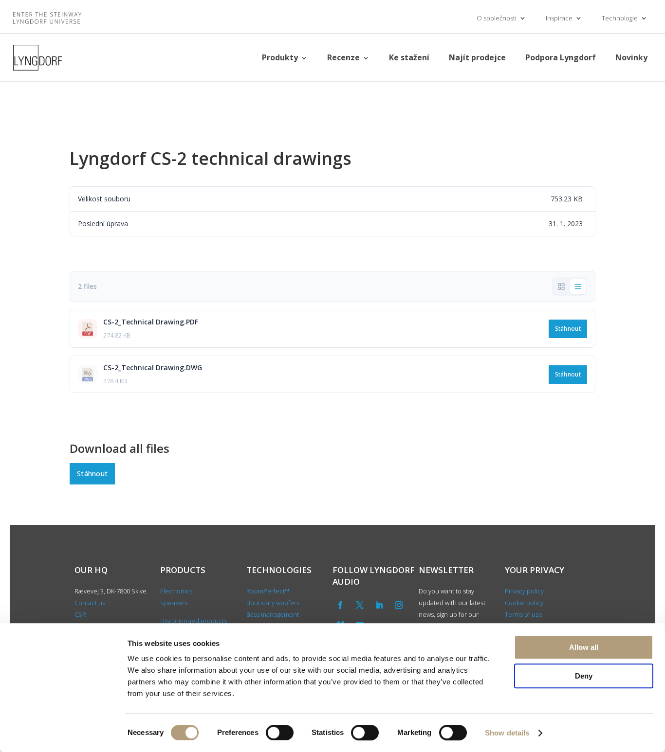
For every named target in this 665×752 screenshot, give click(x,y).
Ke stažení (409, 57)
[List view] (578, 286)
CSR (80, 614)
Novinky (631, 57)
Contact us (89, 602)
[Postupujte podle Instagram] (398, 605)
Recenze (343, 57)
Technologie (620, 18)
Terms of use (523, 614)
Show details (507, 733)
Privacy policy (524, 591)
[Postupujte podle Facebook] (340, 605)
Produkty (280, 57)
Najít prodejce (477, 57)
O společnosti (497, 18)
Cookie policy (524, 602)
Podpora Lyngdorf (560, 57)
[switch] (280, 732)
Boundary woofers (272, 602)
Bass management (272, 614)
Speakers (173, 602)
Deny (583, 676)
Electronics (176, 591)
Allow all (583, 647)
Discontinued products (193, 620)
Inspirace (559, 18)
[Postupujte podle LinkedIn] (379, 605)
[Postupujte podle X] (360, 605)
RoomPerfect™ (267, 591)
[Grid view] (561, 286)
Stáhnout (568, 328)
